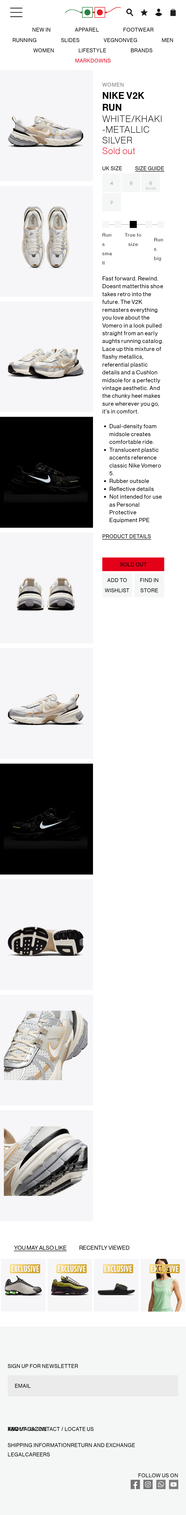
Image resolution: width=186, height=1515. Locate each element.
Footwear (138, 29)
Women (43, 50)
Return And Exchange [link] (103, 1445)
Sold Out (133, 564)
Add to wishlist (117, 585)
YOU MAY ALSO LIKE (40, 1247)
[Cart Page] (173, 12)
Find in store (149, 585)
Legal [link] (16, 1454)
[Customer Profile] (158, 12)
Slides (70, 40)
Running (24, 40)
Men (168, 40)
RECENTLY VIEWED (104, 1247)
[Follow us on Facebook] (135, 1487)
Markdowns (93, 60)
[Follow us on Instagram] (148, 1487)
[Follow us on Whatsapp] (161, 1487)
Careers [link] (37, 1454)
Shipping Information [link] (39, 1445)
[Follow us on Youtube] (173, 1487)
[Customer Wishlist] (144, 12)
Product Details (126, 536)
